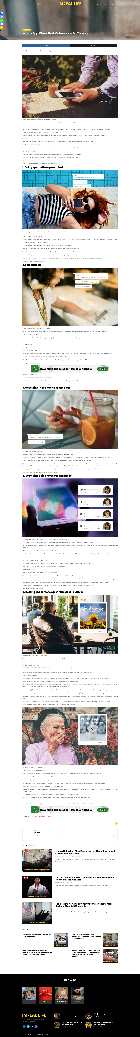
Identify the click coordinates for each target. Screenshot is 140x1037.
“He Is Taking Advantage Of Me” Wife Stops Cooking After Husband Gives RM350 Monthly (83, 905)
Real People (27, 29)
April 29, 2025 (26, 957)
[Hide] (0, 30)
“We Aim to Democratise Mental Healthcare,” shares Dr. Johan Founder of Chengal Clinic (86, 936)
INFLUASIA (29, 1034)
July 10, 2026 (26, 939)
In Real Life (43, 1034)
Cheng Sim (40, 37)
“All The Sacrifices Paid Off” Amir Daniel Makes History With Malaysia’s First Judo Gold (84, 878)
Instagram (50, 51)
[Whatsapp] (1, 20)
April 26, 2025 (76, 958)
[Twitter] (1, 16)
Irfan (72, 882)
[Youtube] (32, 1026)
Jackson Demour (75, 856)
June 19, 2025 (76, 940)
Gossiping (25, 451)
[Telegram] (1, 23)
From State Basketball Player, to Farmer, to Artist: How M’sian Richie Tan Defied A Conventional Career (37, 953)
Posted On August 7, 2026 (62, 882)
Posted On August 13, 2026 (62, 856)
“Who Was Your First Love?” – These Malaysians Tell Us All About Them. (77, 804)
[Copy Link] (1, 27)
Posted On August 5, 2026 (62, 908)
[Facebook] (1, 13)
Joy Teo (72, 908)
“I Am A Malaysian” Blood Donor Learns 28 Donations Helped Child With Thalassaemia (85, 852)
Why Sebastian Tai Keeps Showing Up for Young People (36, 935)
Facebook (42, 51)
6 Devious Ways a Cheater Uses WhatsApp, (45, 804)
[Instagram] (36, 1026)
